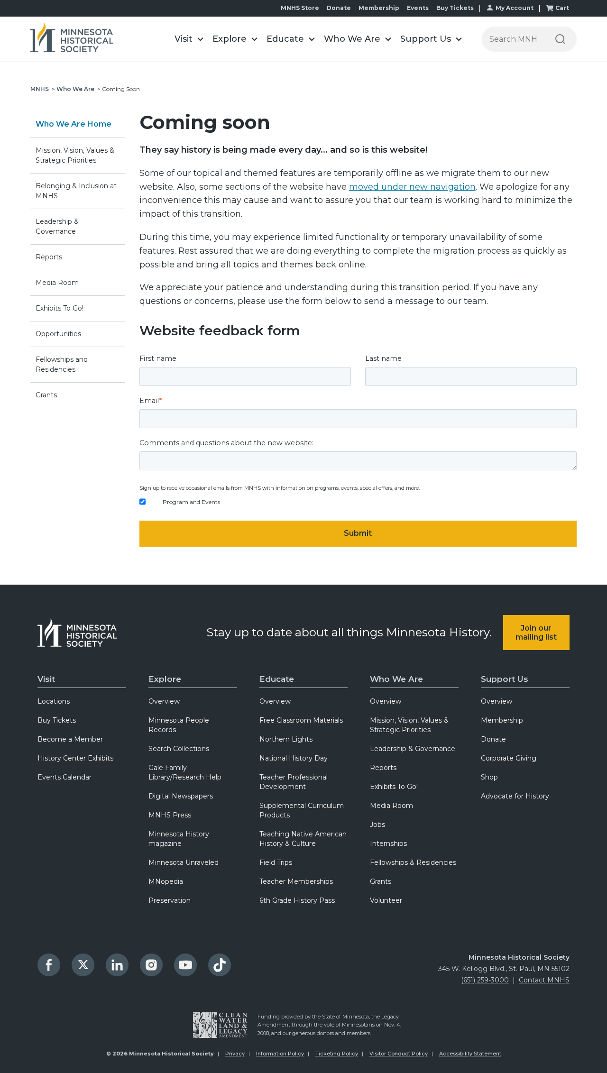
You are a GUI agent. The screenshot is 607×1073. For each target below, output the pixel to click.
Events (418, 7)
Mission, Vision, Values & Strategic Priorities (75, 155)
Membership (379, 7)
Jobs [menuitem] (377, 824)
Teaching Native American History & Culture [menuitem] (303, 839)
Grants (46, 395)
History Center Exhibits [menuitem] (75, 758)
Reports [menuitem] (383, 767)
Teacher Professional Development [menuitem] (293, 782)
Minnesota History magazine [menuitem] (178, 839)
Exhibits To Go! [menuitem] (394, 786)
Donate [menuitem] (493, 739)
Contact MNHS (544, 980)
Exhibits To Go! (59, 308)
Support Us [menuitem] (504, 679)
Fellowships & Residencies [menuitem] (413, 862)
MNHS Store (300, 7)
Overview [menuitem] (164, 701)
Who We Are (75, 88)
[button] (189, 39)
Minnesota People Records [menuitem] (178, 725)
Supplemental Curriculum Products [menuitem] (301, 810)
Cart (562, 7)
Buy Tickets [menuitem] (56, 720)
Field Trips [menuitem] (275, 862)
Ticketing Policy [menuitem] (336, 1053)
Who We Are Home (73, 123)
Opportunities (58, 334)
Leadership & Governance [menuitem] (412, 748)
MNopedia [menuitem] (165, 881)
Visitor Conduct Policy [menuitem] (398, 1053)
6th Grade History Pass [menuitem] (297, 900)
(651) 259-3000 (485, 980)
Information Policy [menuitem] (280, 1053)
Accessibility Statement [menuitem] (470, 1053)
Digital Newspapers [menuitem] (180, 796)
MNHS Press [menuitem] (169, 815)
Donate (339, 7)
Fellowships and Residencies (62, 364)
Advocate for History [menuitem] (515, 796)
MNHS (39, 88)
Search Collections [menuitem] (178, 748)
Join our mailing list (536, 633)
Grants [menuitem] (380, 881)
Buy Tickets (455, 7)
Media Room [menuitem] (391, 805)
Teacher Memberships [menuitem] (296, 881)
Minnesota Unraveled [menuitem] (183, 862)
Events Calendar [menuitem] (64, 777)
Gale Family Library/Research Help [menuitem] (184, 772)
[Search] (560, 39)
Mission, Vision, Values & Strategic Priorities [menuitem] (409, 725)
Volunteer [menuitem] (386, 900)
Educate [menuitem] (276, 679)
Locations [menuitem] (53, 701)
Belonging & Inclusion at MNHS (76, 191)
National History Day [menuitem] (293, 758)
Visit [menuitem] (46, 679)
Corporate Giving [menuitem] (508, 758)
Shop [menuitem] (489, 777)
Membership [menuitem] (502, 720)
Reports (49, 257)
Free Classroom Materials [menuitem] (301, 720)
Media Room (57, 282)
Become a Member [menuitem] (70, 739)
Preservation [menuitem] (169, 900)
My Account (514, 7)
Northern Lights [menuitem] (286, 739)
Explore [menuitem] (164, 679)
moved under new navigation (412, 187)
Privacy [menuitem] (235, 1053)
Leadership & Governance (57, 226)
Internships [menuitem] (388, 843)
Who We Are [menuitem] (396, 679)
